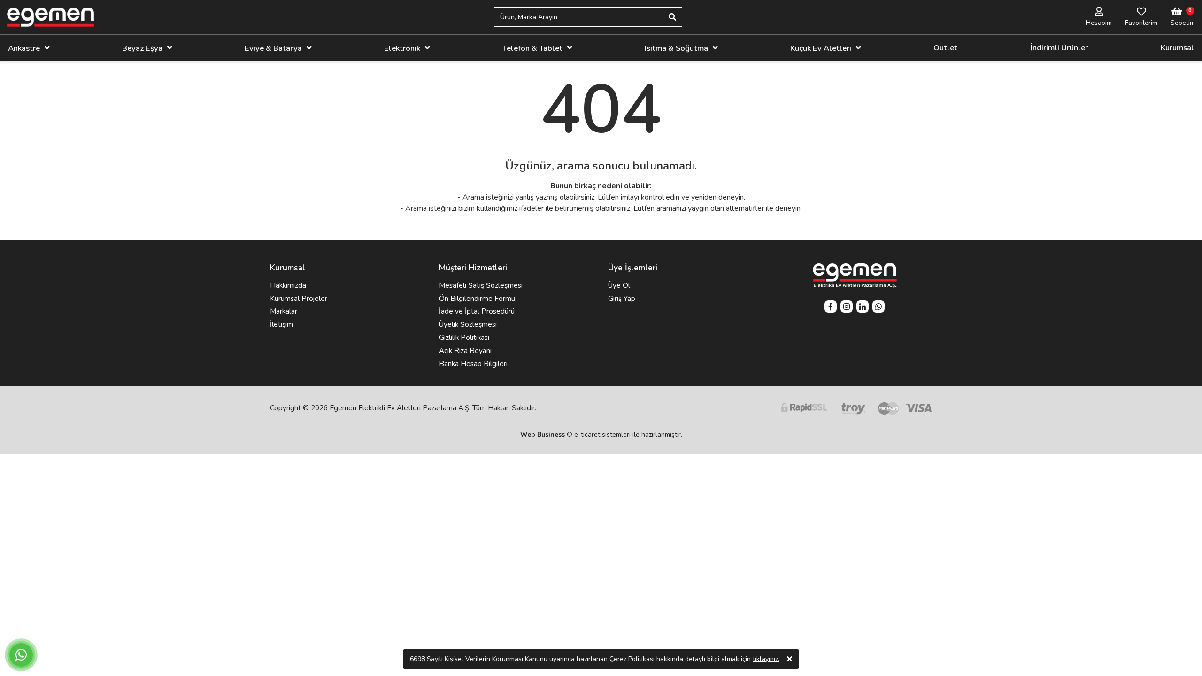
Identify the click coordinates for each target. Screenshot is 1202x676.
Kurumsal (1177, 47)
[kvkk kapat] (789, 659)
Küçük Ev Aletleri (820, 48)
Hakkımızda (288, 285)
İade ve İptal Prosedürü (477, 311)
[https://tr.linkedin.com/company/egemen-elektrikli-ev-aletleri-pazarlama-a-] (862, 307)
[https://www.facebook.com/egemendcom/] (830, 307)
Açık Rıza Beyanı (465, 350)
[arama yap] (672, 17)
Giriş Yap (621, 298)
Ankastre (24, 48)
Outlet (945, 47)
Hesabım (1099, 22)
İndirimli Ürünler (1059, 47)
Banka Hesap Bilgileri (473, 364)
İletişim (281, 324)
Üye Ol (619, 285)
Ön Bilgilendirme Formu (477, 298)
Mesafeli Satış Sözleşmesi (481, 285)
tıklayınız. (766, 658)
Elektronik (402, 48)
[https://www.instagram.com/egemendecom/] (846, 307)
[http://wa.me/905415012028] (878, 307)
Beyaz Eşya (142, 48)
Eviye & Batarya (273, 48)
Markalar (283, 311)
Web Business (542, 434)
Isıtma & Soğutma (676, 48)
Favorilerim (1141, 22)
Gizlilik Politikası (464, 337)
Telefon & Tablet (532, 48)
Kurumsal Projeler (298, 298)
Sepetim (1183, 22)
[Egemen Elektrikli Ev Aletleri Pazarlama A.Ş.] (50, 17)
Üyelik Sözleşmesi (468, 324)
